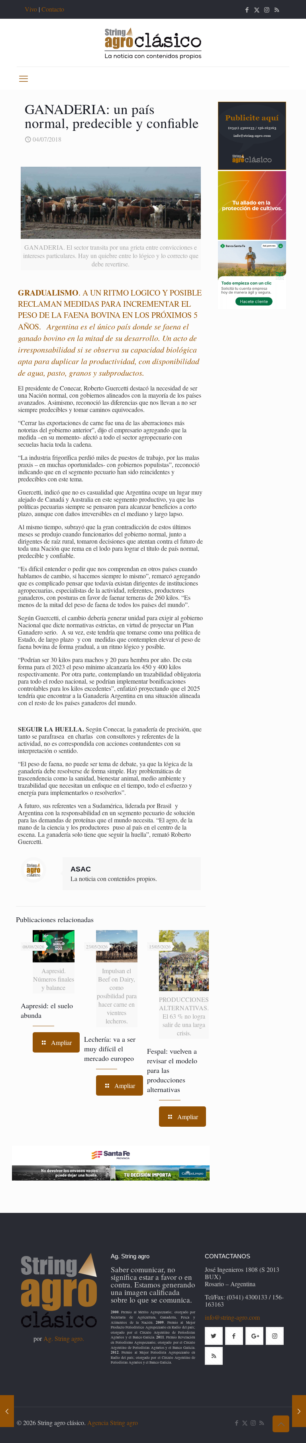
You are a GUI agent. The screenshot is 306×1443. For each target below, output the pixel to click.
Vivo (31, 9)
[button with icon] (214, 1336)
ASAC (81, 869)
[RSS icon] (277, 10)
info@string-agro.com (232, 1317)
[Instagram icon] (267, 10)
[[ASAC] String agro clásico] (153, 43)
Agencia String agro (112, 1422)
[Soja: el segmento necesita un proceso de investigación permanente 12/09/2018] (299, 1411)
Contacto (52, 9)
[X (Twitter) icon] (257, 10)
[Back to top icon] (281, 1423)
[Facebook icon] (247, 10)
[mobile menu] (23, 78)
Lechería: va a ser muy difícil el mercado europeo (109, 1048)
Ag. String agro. (63, 1338)
